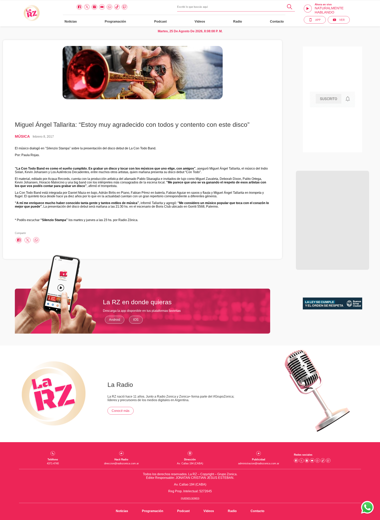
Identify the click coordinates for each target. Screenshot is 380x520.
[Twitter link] (87, 7)
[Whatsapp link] (109, 7)
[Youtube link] (102, 7)
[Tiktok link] (117, 7)
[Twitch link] (124, 7)
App (318, 19)
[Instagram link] (94, 7)
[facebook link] (79, 7)
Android (114, 319)
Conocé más (120, 410)
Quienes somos (190, 498)
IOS (136, 319)
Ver (342, 19)
